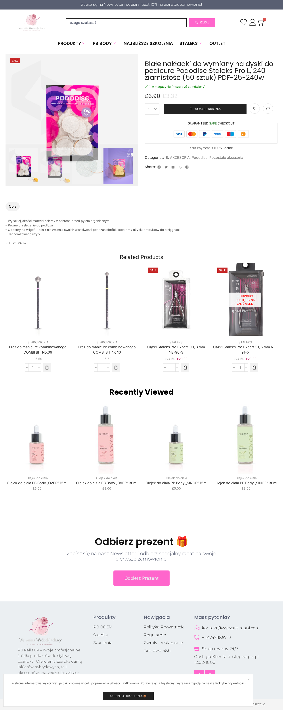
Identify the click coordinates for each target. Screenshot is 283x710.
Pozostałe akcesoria (226, 157)
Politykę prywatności (230, 683)
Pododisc (199, 157)
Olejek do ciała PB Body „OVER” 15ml (37, 483)
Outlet (217, 43)
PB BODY (102, 43)
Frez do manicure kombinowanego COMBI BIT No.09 (38, 349)
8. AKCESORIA (178, 157)
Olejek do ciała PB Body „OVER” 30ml (106, 483)
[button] (159, 166)
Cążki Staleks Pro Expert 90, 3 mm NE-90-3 (176, 349)
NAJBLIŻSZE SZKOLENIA (148, 43)
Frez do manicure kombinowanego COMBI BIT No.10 (107, 349)
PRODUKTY (69, 43)
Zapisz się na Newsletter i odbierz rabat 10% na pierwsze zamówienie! (141, 4)
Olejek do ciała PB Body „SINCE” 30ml (246, 483)
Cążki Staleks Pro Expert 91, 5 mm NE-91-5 (245, 349)
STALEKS (189, 43)
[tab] (13, 206)
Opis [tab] (12, 206)
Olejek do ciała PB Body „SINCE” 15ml (176, 483)
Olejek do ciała (37, 478)
